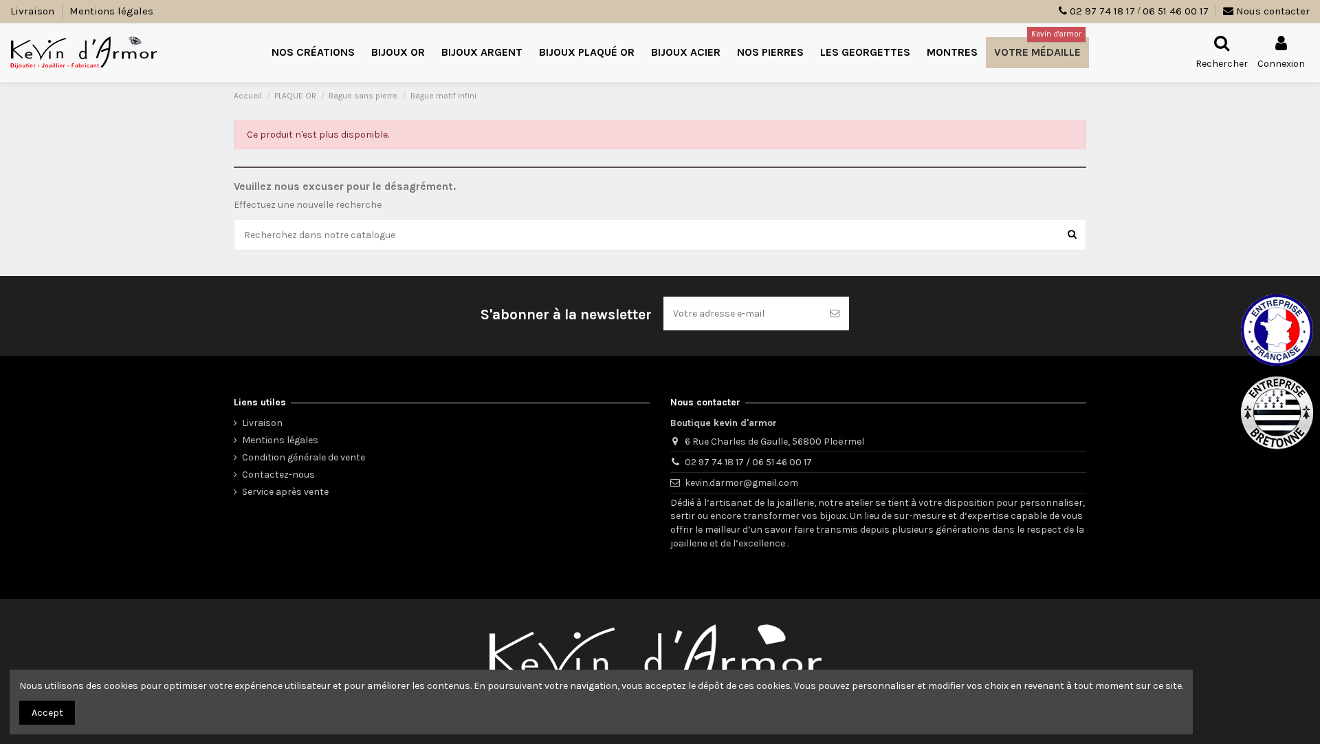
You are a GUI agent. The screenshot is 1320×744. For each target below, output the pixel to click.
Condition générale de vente (303, 457)
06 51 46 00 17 (1176, 11)
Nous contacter (1271, 11)
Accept (47, 713)
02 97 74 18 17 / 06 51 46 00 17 (748, 462)
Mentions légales (111, 11)
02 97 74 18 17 (1102, 11)
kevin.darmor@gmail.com (741, 483)
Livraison (33, 11)
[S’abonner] (834, 313)
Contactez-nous (278, 474)
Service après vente (285, 492)
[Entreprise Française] (1277, 330)
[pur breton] (1277, 412)
